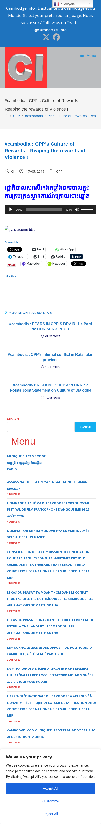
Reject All (50, 814)
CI (12, 171)
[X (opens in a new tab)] (46, 37)
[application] (50, 209)
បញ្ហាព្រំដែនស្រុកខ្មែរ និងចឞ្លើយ (24, 463)
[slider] (87, 209)
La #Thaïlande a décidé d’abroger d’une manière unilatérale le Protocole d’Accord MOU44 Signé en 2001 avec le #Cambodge (50, 675)
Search (13, 419)
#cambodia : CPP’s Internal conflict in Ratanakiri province (50, 357)
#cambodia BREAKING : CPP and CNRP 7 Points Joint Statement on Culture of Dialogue (50, 387)
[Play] (10, 209)
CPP (59, 171)
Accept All (50, 788)
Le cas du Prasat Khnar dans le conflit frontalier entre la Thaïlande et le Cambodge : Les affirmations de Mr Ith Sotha (50, 626)
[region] (50, 786)
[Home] (6, 115)
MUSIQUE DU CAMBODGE (26, 456)
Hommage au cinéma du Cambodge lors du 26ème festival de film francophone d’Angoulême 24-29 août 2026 (48, 509)
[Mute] (77, 209)
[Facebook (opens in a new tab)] (55, 37)
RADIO (12, 469)
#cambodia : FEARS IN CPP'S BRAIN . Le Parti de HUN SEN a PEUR (50, 326)
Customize (50, 801)
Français (67, 3)
